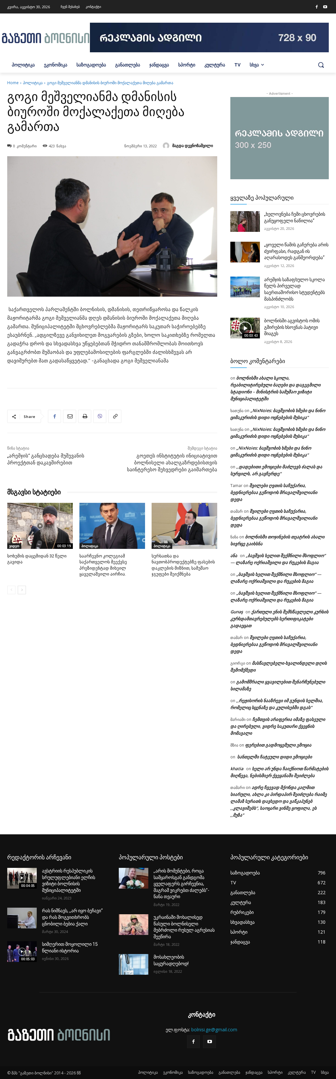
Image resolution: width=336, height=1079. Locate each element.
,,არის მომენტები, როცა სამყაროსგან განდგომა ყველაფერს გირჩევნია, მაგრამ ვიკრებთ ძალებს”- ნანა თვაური (181, 883)
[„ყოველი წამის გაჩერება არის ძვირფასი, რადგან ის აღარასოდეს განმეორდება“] (245, 252)
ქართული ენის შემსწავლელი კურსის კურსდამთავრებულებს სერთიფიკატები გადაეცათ (279, 618)
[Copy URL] (114, 416)
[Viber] (99, 416)
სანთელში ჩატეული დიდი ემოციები (274, 757)
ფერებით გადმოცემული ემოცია (278, 745)
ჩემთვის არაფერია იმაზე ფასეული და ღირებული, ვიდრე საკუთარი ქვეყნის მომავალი (277, 726)
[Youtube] (325, 7)
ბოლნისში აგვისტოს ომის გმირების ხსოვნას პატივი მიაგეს (292, 327)
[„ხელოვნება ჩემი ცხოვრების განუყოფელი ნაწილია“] (245, 221)
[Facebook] (316, 7)
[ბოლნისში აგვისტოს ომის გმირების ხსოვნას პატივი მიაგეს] (245, 328)
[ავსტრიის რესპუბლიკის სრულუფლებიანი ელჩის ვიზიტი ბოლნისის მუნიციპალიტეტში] (22, 878)
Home (13, 83)
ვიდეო (14, 546)
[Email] (69, 416)
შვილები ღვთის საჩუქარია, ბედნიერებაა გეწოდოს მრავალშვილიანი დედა (273, 492)
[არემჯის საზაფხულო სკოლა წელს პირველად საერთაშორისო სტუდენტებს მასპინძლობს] (245, 287)
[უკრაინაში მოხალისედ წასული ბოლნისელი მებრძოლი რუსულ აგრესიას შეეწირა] (133, 924)
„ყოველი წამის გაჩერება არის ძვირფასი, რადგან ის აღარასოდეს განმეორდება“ (296, 251)
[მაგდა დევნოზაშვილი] (167, 145)
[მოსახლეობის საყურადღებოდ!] (133, 964)
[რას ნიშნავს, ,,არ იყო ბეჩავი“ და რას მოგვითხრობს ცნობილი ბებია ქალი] (22, 918)
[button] (321, 65)
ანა (233, 555)
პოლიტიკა (33, 83)
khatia (236, 769)
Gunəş (236, 612)
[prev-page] (11, 590)
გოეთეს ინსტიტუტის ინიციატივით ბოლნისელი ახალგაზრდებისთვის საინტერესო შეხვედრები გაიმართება (172, 463)
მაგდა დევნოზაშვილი (192, 145)
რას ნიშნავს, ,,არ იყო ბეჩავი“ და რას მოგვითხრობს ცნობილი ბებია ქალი (72, 917)
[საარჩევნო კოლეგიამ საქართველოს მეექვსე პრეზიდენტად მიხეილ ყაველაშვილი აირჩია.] (112, 526)
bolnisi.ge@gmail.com (214, 1029)
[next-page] (22, 590)
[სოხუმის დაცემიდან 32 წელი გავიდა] (40, 526)
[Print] (84, 416)
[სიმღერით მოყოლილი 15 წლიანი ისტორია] (22, 951)
